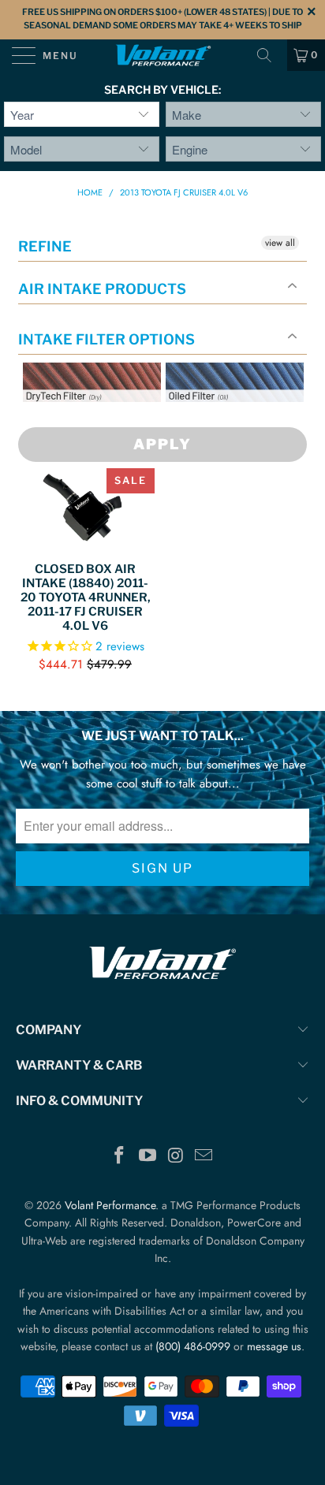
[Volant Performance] (162, 55)
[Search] (270, 55)
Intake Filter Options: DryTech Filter (87, 420)
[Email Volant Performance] (204, 1156)
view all (280, 243)
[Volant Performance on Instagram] (176, 1156)
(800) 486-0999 (192, 1346)
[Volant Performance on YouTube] (147, 1156)
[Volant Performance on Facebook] (120, 1156)
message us (274, 1346)
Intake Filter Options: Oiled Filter (244, 420)
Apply (162, 444)
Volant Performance (110, 1205)
